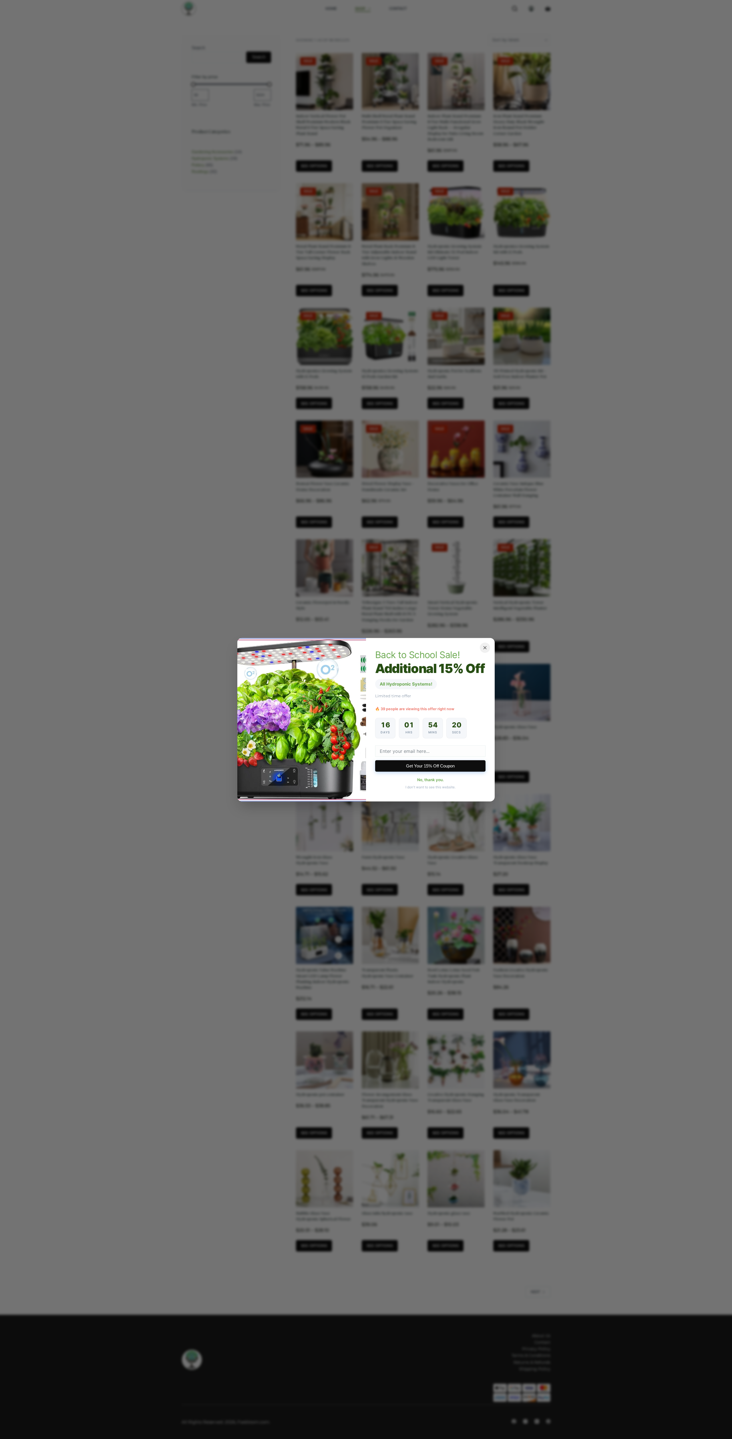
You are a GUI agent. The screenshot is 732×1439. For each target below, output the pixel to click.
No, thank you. (430, 779)
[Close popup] (485, 647)
